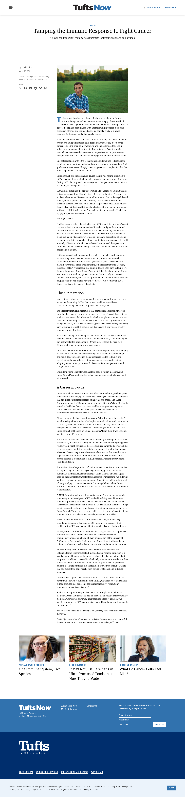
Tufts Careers (26, 771)
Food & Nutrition (77, 665)
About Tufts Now (69, 705)
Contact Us (91, 705)
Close (171, 788)
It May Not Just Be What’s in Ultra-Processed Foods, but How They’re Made (91, 674)
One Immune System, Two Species (39, 671)
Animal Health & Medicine (31, 665)
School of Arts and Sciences (37, 79)
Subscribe (169, 8)
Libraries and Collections (74, 771)
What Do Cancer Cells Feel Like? (140, 671)
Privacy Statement (91, 789)
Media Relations (69, 709)
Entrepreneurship (129, 665)
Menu (11, 7)
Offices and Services (47, 771)
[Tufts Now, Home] (92, 7)
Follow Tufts (152, 8)
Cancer (92, 26)
